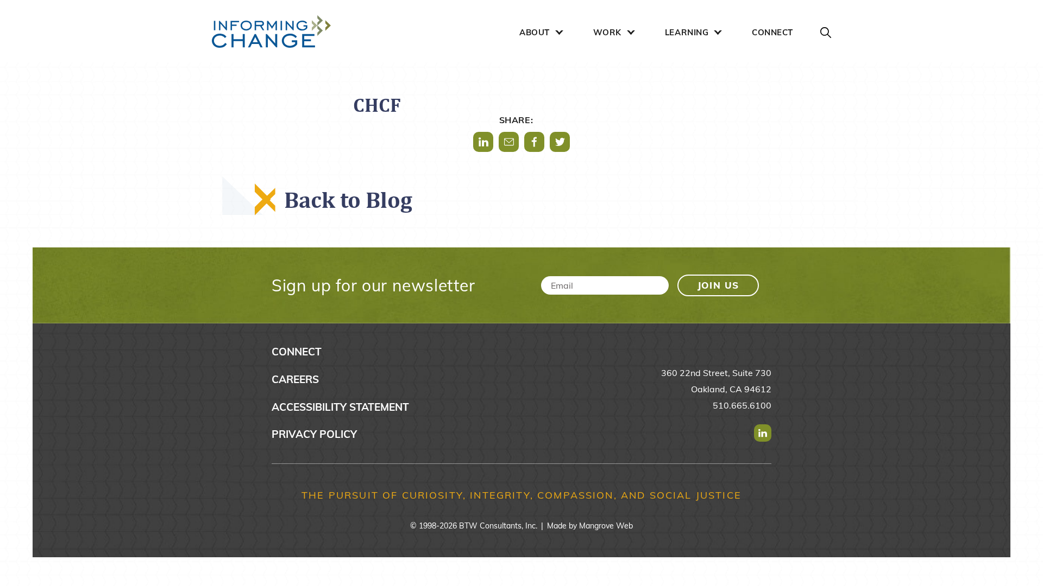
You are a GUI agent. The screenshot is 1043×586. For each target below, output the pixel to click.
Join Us (718, 285)
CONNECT (772, 32)
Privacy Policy (314, 434)
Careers (295, 379)
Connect (297, 351)
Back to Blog (348, 199)
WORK (607, 32)
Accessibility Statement (340, 406)
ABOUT (534, 32)
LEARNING (686, 32)
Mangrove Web (606, 526)
